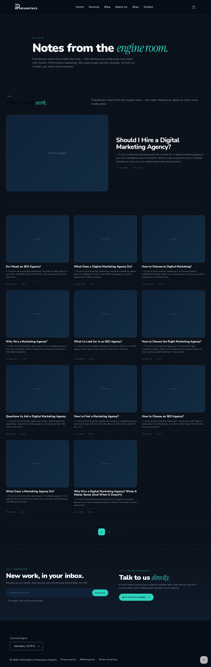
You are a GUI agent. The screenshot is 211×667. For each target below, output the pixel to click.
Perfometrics (27, 659)
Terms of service (108, 659)
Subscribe (100, 593)
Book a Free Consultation (134, 597)
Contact (148, 7)
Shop (135, 7)
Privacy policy (68, 659)
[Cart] (194, 7)
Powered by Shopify (46, 659)
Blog (107, 7)
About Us (121, 7)
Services (94, 7)
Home (80, 7)
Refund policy (87, 659)
